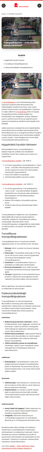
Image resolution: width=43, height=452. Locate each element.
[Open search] (4, 6)
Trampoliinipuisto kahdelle (12, 184)
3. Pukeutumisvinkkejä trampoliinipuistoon (18, 68)
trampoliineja (21, 112)
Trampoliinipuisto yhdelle (11, 161)
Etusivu (4, 14)
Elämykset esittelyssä (15, 14)
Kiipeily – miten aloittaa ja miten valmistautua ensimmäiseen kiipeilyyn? (18, 447)
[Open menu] (39, 6)
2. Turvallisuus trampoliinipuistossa (16, 64)
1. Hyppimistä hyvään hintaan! (14, 60)
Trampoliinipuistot (9, 102)
